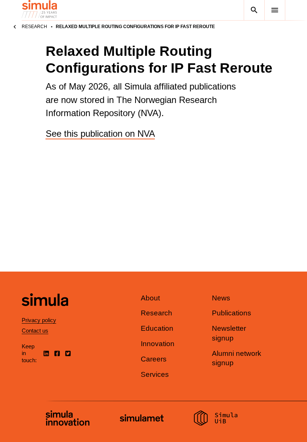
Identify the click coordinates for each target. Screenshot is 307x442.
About (150, 298)
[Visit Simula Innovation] (67, 419)
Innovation (157, 344)
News (221, 298)
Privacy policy (39, 320)
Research (34, 26)
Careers (154, 359)
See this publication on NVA (100, 133)
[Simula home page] (45, 312)
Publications (231, 313)
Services (155, 374)
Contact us (35, 330)
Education (157, 328)
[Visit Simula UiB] (216, 419)
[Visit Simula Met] (142, 419)
